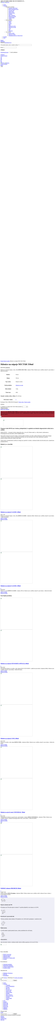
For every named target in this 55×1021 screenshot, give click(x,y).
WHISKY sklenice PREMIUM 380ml (11, 888)
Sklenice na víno (12, 26)
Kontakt (5, 959)
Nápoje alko (11, 11)
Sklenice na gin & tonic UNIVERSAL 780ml (13, 812)
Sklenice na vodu (12, 27)
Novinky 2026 (13, 8)
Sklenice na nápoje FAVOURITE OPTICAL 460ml (15, 663)
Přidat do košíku (4, 408)
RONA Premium (13, 9)
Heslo (2, 47)
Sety (9, 29)
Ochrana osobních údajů (8, 966)
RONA (5, 977)
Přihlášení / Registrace (8, 973)
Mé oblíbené (6, 975)
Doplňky (10, 14)
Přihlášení (5, 1009)
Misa (10, 24)
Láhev (10, 22)
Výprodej (8, 985)
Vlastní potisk (11, 17)
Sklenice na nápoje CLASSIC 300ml (11, 586)
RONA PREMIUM (10, 986)
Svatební (8, 997)
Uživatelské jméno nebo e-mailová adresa (10, 45)
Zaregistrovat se (8, 42)
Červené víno (11, 10)
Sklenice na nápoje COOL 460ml (10, 738)
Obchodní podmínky (7, 964)
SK (1, 58)
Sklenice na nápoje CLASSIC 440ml (11, 512)
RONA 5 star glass (7, 954)
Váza (10, 28)
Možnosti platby (6, 956)
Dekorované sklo (12, 16)
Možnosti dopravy (7, 955)
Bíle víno (8, 988)
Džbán (10, 21)
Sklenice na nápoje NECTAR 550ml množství (12, 406)
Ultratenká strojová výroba (15, 35)
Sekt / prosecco (12, 15)
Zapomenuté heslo (4, 52)
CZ (1, 57)
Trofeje (10, 18)
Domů (2, 361)
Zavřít (2, 1012)
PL (1, 60)
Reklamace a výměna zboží (9, 957)
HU (1, 61)
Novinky (8, 987)
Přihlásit (2, 49)
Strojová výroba (12, 34)
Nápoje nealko (12, 12)
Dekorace (11, 30)
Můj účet (5, 974)
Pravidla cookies (6, 968)
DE (1, 59)
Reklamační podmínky (8, 965)
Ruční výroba (11, 33)
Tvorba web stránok (18, 977)
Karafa (10, 23)
